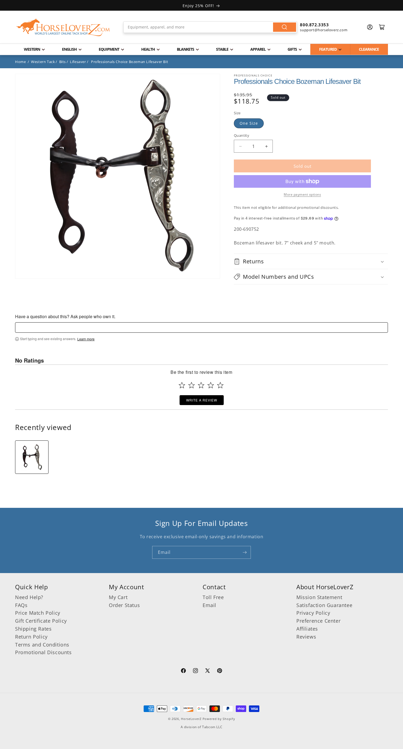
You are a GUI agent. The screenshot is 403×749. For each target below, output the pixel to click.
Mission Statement (319, 597)
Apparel (258, 49)
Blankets (185, 49)
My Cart (118, 597)
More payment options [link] (302, 194)
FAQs (21, 605)
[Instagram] (195, 671)
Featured (328, 49)
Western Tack (43, 61)
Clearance (369, 49)
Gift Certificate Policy (41, 620)
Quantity (241, 135)
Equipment (109, 49)
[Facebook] (183, 671)
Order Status (124, 605)
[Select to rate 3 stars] (201, 385)
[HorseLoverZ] (63, 27)
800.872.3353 (314, 24)
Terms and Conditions (42, 644)
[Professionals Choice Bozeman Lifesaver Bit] (32, 457)
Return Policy (31, 636)
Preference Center (318, 620)
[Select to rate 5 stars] (220, 385)
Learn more (86, 339)
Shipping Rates (33, 628)
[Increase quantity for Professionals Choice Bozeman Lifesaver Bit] (266, 146)
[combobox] (210, 27)
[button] (311, 261)
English (69, 49)
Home (20, 61)
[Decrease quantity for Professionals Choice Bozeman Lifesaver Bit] (240, 146)
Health (148, 49)
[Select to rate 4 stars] (210, 385)
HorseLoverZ (191, 719)
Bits (62, 61)
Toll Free (213, 597)
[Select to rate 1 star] (182, 385)
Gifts (292, 49)
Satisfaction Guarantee (324, 605)
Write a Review (201, 400)
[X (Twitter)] (208, 671)
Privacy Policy (313, 613)
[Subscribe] (245, 552)
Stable (222, 49)
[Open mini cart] (382, 27)
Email (209, 605)
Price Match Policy (37, 613)
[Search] (284, 27)
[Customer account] (370, 27)
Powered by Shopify (219, 719)
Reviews (306, 636)
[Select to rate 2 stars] (191, 385)
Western (32, 49)
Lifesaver (78, 61)
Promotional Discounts (43, 652)
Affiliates (307, 628)
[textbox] (201, 327)
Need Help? (29, 597)
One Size (249, 123)
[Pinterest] (220, 671)
